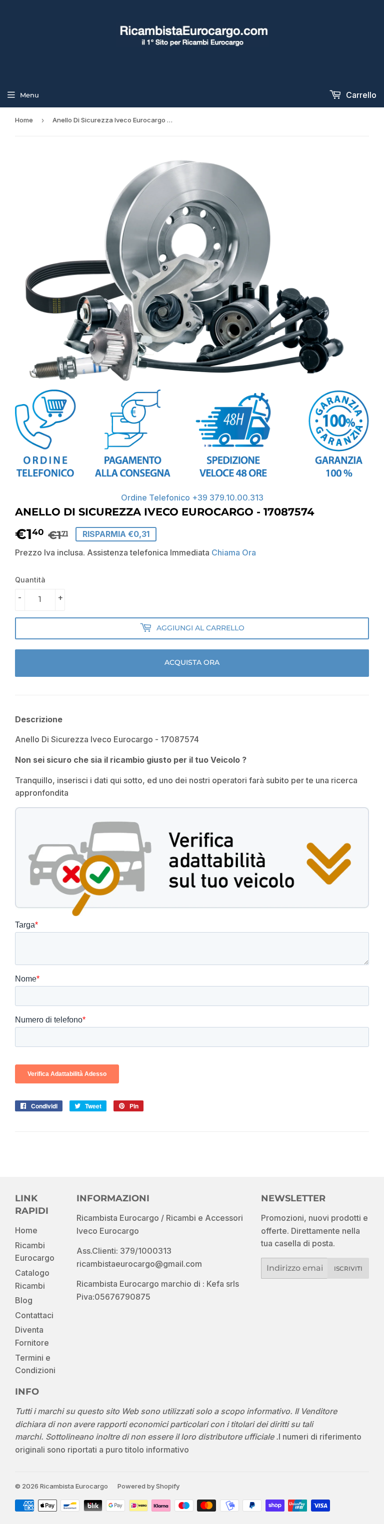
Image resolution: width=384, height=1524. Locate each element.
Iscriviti (348, 1268)
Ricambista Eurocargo (74, 1486)
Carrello (360, 95)
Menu (29, 95)
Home (24, 120)
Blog (23, 1300)
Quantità (30, 579)
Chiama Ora (234, 552)
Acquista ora (192, 662)
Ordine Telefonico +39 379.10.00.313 (192, 498)
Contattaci (34, 1315)
